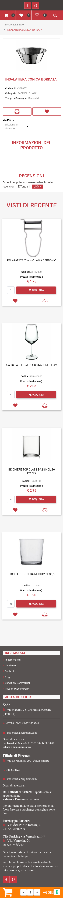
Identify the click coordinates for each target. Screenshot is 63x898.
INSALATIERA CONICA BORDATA (24, 29)
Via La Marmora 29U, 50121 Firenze (28, 760)
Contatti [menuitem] (9, 671)
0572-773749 (31, 723)
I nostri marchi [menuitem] (12, 659)
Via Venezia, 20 (18, 840)
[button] (31, 55)
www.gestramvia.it (23, 870)
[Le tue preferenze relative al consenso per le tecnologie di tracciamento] (57, 892)
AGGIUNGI (51, 892)
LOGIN (37, 186)
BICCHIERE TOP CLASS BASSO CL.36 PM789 (31, 471)
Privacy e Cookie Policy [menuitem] (17, 688)
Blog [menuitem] (7, 677)
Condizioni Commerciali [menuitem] (17, 683)
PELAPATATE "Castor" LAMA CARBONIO (31, 260)
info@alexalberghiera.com (22, 733)
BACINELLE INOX (14, 24)
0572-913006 (13, 723)
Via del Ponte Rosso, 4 (24, 824)
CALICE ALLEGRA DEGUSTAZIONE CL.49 (31, 365)
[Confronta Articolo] (17, 111)
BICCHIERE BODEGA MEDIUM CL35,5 (31, 574)
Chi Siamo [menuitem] (10, 665)
